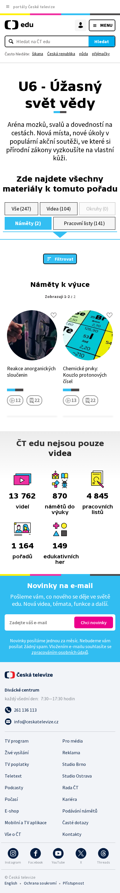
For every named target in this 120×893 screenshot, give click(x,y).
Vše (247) (21, 208)
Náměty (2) (28, 223)
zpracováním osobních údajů (59, 652)
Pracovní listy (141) (84, 223)
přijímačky (101, 53)
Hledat (101, 41)
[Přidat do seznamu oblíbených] (53, 315)
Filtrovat (64, 259)
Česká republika (61, 53)
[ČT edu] (19, 27)
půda (83, 53)
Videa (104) (58, 208)
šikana (37, 53)
